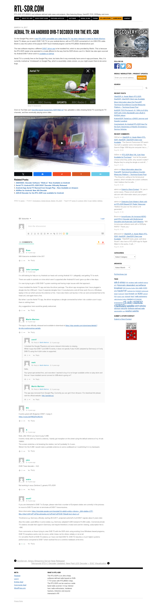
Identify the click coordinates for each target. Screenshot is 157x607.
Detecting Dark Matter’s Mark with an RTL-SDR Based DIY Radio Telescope (130, 202)
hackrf (120, 290)
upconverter (118, 311)
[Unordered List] (44, 233)
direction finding (130, 288)
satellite (130, 305)
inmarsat (138, 291)
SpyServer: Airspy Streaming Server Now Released (41, 561)
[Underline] (35, 233)
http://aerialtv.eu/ (48, 395)
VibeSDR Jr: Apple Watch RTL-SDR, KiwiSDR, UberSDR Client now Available (129, 97)
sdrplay (142, 305)
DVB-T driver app (48, 48)
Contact (127, 18)
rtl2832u (100, 201)
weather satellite (132, 311)
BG (27, 408)
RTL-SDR (59, 201)
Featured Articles (57, 18)
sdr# (137, 305)
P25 (115, 296)
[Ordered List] (41, 233)
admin (23, 201)
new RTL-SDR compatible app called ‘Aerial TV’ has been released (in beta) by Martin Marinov (70, 38)
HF (125, 290)
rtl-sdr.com (29, 9)
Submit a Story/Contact (130, 189)
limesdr (131, 293)
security (124, 308)
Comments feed (20, 585)
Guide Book (117, 18)
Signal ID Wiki (85, 18)
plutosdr (127, 296)
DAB (124, 288)
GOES (145, 288)
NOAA (140, 293)
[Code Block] (51, 233)
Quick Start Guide (41, 18)
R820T (132, 296)
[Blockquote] (47, 233)
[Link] (54, 233)
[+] (60, 233)
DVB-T (85, 201)
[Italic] (31, 233)
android (80, 201)
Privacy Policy (18, 601)
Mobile (53, 201)
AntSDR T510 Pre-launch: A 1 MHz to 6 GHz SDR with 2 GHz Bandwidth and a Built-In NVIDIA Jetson (131, 112)
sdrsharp (117, 308)
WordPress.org (20, 588)
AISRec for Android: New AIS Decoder (31, 190)
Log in (16, 578)
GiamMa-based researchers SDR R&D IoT (47, 110)
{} (57, 233)
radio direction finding (120, 299)
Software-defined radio (136, 308)
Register (17, 575)
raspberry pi (131, 299)
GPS (115, 291)
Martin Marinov (44, 342)
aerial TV (74, 201)
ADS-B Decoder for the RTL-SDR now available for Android (40, 193)
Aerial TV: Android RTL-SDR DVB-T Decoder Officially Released (41, 185)
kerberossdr (144, 291)
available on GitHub (46, 53)
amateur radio (133, 282)
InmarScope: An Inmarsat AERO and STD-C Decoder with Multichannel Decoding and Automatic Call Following (130, 219)
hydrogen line (131, 291)
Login (102, 218)
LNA (136, 294)
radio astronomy (141, 296)
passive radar (120, 296)
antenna (145, 282)
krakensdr (121, 294)
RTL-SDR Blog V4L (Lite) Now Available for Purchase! (129, 155)
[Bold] (28, 233)
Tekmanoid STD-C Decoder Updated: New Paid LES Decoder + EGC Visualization (69, 563)
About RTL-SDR (27, 18)
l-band (126, 294)
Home (17, 18)
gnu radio (139, 288)
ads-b (116, 282)
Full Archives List (120, 274)
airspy (123, 282)
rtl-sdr (90, 201)
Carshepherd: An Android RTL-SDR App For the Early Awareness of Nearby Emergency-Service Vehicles (130, 126)
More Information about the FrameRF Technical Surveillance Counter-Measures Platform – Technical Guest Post (129, 104)
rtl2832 (94, 201)
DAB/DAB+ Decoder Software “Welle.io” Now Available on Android (43, 182)
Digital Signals (45, 201)
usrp (123, 311)
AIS (127, 282)
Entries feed (18, 582)
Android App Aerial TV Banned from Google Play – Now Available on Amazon (47, 188)
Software (72, 18)
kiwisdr (116, 294)
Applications (37, 201)
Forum (95, 18)
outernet (145, 294)
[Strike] (38, 233)
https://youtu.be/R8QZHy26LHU (31, 416)
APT (115, 285)
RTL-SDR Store (105, 18)
